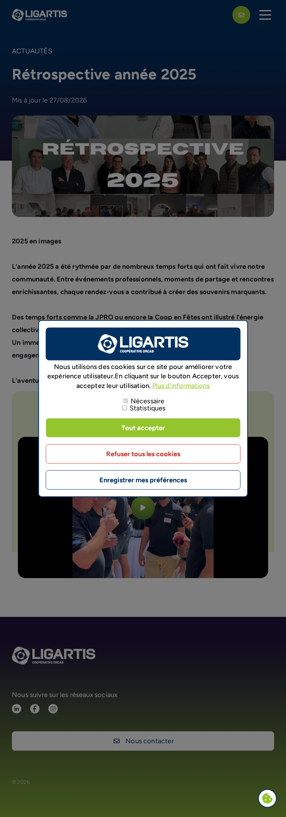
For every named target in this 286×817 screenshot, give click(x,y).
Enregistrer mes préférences (143, 480)
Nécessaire (148, 401)
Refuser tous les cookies (143, 453)
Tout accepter (143, 427)
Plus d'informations (181, 385)
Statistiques (148, 408)
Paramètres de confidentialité (269, 799)
